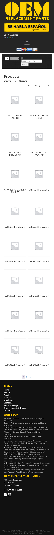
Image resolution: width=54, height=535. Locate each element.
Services (7, 397)
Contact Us (8, 403)
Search (25, 64)
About (6, 395)
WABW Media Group (34, 533)
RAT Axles (8, 410)
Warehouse (9, 400)
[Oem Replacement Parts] (27, 11)
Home (6, 390)
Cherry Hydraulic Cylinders (15, 408)
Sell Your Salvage (11, 405)
